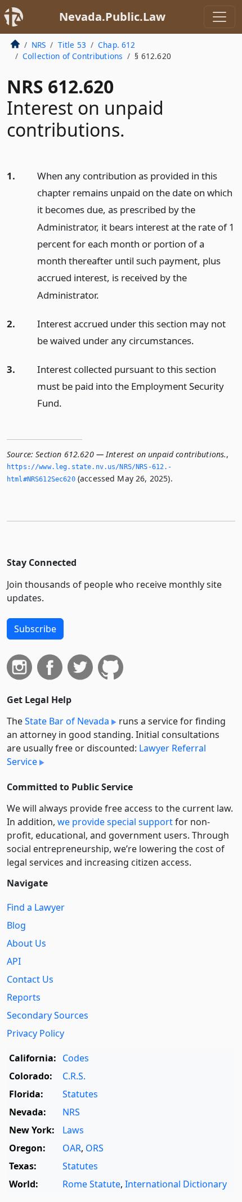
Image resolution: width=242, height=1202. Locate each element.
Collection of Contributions (73, 56)
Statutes (80, 1094)
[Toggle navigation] (219, 17)
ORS (95, 1148)
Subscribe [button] (35, 629)
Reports (24, 997)
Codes (75, 1058)
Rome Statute (91, 1184)
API (14, 961)
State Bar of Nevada (67, 721)
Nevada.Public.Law (112, 16)
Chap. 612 (116, 44)
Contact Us (30, 979)
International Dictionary (176, 1184)
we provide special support (115, 822)
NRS (39, 44)
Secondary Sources (47, 1015)
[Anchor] (105, 294)
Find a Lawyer (36, 907)
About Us (26, 943)
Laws (73, 1130)
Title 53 (72, 44)
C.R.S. (74, 1076)
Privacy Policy (35, 1033)
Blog (16, 925)
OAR (71, 1148)
